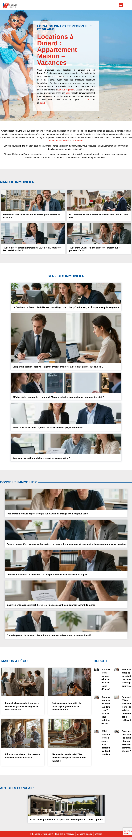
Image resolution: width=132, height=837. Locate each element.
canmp (88, 99)
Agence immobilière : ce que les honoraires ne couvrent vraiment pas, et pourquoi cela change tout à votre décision (66, 544)
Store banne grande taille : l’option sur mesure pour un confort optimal (66, 819)
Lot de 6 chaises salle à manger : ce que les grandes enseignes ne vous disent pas (22, 706)
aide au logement (66, 90)
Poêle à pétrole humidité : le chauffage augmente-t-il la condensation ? (66, 706)
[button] (121, 5)
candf (42, 103)
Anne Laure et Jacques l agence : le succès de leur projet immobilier (48, 427)
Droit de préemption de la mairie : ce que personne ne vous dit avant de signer (47, 574)
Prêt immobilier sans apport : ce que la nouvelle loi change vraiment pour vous (47, 514)
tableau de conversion (58, 140)
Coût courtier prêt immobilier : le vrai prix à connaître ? (41, 458)
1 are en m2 (78, 140)
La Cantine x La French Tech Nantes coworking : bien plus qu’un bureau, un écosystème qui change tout (66, 307)
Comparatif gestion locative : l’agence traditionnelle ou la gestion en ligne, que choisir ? (58, 367)
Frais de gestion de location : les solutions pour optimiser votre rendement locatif (49, 635)
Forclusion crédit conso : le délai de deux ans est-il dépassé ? (106, 679)
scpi (68, 93)
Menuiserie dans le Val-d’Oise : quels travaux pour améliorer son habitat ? (69, 757)
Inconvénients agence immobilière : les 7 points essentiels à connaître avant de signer (51, 605)
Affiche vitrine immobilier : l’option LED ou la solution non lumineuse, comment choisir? (58, 397)
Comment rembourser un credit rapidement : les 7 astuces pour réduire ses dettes (107, 710)
